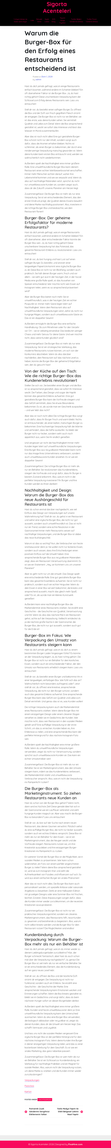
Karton (28, 1091)
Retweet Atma (39, 20)
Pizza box (29, 1086)
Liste (32, 20)
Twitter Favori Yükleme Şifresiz (92, 20)
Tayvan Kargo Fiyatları (62, 20)
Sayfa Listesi (47, 20)
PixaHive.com (75, 1144)
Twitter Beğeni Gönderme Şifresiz (76, 20)
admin (38, 79)
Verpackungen (32, 1080)
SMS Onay (54, 20)
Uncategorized (44, 1100)
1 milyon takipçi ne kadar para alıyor (20, 20)
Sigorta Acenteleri (57, 7)
